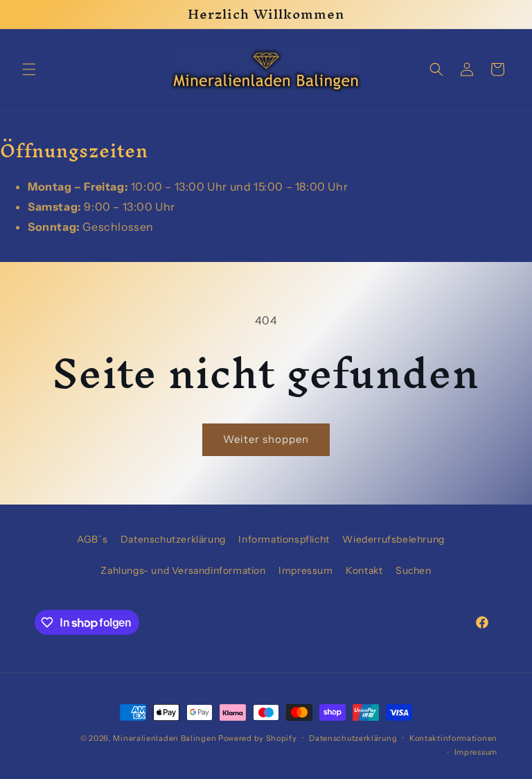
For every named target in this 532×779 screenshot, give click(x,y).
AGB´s (92, 539)
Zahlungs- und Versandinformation (182, 570)
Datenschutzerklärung (173, 539)
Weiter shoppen (266, 439)
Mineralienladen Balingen (164, 738)
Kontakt (364, 570)
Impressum (305, 570)
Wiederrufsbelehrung (393, 539)
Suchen (414, 570)
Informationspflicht (283, 539)
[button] (29, 69)
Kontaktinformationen (453, 738)
